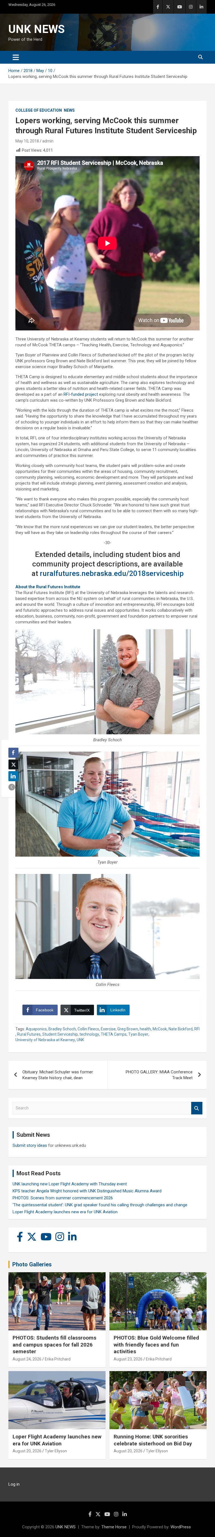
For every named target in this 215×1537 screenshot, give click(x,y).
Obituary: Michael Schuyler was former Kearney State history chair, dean (57, 1074)
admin (47, 141)
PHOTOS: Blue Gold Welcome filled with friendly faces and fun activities (156, 1345)
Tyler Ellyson (56, 1451)
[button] (11, 787)
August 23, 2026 (128, 1359)
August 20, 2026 (27, 1451)
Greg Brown (127, 1029)
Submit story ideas (30, 1145)
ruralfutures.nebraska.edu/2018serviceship (112, 573)
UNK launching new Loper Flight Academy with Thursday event (70, 1183)
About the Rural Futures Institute (47, 586)
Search (196, 1108)
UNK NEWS (36, 29)
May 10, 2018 (27, 141)
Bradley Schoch (62, 1029)
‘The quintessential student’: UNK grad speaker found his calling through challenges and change (100, 1204)
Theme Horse (114, 1526)
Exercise (108, 1029)
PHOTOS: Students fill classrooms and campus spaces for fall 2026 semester (54, 1345)
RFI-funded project (81, 394)
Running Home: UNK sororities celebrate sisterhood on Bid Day (153, 1440)
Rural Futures (29, 1034)
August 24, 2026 (27, 1359)
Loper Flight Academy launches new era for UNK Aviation (65, 1211)
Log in (14, 1484)
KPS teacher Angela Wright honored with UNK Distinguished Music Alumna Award (87, 1190)
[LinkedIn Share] (13, 776)
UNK (80, 1040)
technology (89, 1034)
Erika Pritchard (58, 1359)
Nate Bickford (181, 1029)
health (145, 1029)
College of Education (38, 110)
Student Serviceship (60, 1034)
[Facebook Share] (13, 753)
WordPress (180, 1526)
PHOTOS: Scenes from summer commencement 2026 (63, 1197)
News (69, 110)
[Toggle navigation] (15, 57)
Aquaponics (36, 1029)
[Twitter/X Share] (13, 764)
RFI (197, 1029)
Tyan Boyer (138, 1034)
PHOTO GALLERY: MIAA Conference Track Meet (159, 1074)
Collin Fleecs (88, 1029)
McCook (160, 1029)
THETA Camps (114, 1034)
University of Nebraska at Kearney (45, 1040)
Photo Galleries (32, 1264)
